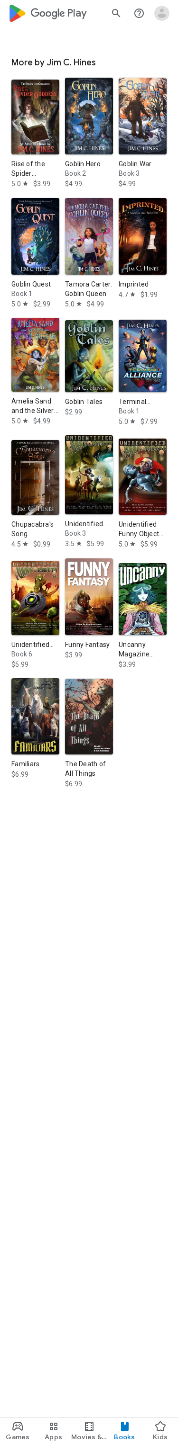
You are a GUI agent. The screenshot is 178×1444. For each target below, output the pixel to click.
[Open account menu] (161, 13)
